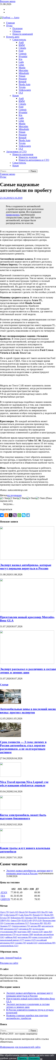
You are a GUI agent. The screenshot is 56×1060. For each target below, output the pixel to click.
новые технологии (42, 937)
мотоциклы (25, 937)
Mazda (22, 67)
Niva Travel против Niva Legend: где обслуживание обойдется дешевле (24, 783)
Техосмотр (36, 923)
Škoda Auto (24, 84)
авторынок (11, 929)
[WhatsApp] (19, 515)
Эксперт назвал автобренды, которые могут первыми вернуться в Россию (25, 566)
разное (30, 940)
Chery (4, 912)
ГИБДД (5, 920)
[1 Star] (4, 498)
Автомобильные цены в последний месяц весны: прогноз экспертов (28, 710)
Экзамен (5, 926)
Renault (22, 81)
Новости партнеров (22, 154)
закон (48, 931)
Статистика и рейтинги (16, 923)
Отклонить (34, 1058)
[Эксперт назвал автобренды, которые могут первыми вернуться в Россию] (27, 559)
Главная (10, 22)
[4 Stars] (31, 498)
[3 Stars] (22, 498)
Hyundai (23, 56)
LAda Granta (11, 915)
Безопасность (46, 917)
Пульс (9, 25)
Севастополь (19, 39)
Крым (15, 95)
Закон (16, 920)
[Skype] (24, 515)
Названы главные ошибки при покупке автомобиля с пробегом (27, 1017)
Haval (23, 912)
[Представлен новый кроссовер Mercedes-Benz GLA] (27, 611)
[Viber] (15, 515)
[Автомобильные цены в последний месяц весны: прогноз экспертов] (10, 703)
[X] (10, 515)
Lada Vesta (25, 915)
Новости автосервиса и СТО (34, 160)
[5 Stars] (40, 498)
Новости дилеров (28, 157)
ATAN (3, 892)
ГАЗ (21, 92)
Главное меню (7, 174)
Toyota (22, 87)
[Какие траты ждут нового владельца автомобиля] (10, 842)
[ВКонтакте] (2, 515)
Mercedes (23, 70)
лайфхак (11, 937)
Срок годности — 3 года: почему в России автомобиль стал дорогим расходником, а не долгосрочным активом (23, 747)
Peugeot (23, 78)
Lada (21, 62)
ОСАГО (26, 920)
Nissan (22, 76)
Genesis (22, 53)
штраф (32, 943)
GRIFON (5, 899)
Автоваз (31, 917)
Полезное (17, 28)
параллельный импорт (12, 940)
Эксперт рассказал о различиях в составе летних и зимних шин (28, 670)
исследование (14, 495)
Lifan (21, 64)
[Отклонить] (41, 1059)
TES (2, 896)
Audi (21, 42)
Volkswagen (25, 90)
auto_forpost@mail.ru (10, 957)
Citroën (22, 48)
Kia (20, 59)
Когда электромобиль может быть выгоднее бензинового (23, 816)
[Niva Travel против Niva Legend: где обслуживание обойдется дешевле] (10, 776)
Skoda (48, 915)
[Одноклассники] (6, 515)
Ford (21, 50)
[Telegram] (28, 515)
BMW (22, 45)
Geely (14, 912)
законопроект (8, 934)
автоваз (36, 926)
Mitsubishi (24, 73)
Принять (22, 1058)
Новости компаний (22, 34)
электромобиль (9, 945)
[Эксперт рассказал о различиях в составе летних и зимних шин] (27, 663)
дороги (37, 931)
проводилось (13, 214)
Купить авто (12, 36)
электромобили (46, 943)
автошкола (25, 929)
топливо (20, 943)
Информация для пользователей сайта (20, 1047)
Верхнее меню (7, 1)
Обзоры (16, 31)
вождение (24, 931)
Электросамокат (21, 926)
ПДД (37, 920)
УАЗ (47, 923)
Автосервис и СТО (16, 151)
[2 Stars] (12, 498)
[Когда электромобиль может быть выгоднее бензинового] (10, 809)
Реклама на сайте (9, 963)
